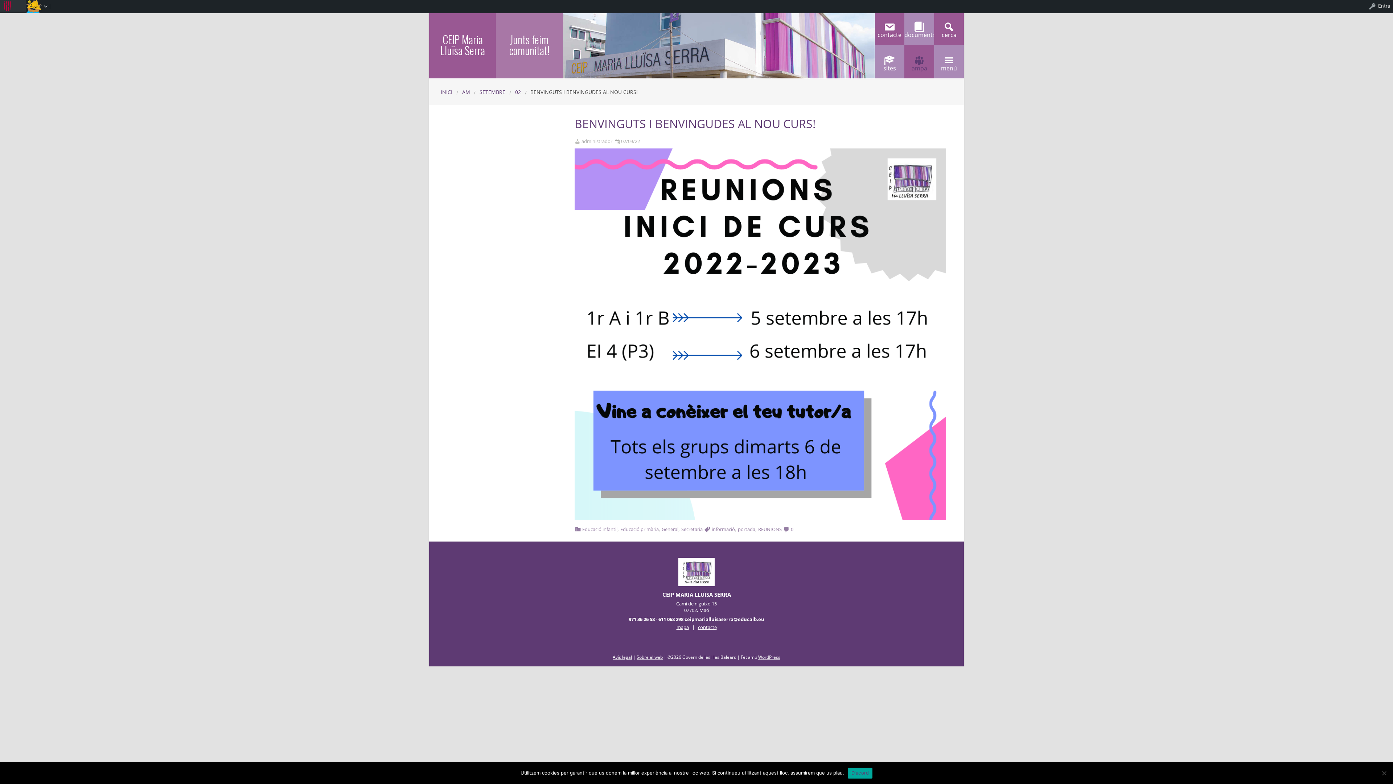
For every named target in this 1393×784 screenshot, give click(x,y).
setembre (492, 92)
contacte (707, 627)
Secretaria (692, 529)
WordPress (769, 657)
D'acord (860, 773)
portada (746, 529)
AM (466, 92)
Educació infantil (599, 529)
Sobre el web (650, 657)
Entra (1384, 6)
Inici (446, 92)
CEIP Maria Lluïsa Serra (462, 44)
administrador (597, 141)
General (670, 529)
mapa (683, 627)
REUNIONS (770, 529)
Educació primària (639, 529)
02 (518, 92)
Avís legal (622, 657)
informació (723, 529)
